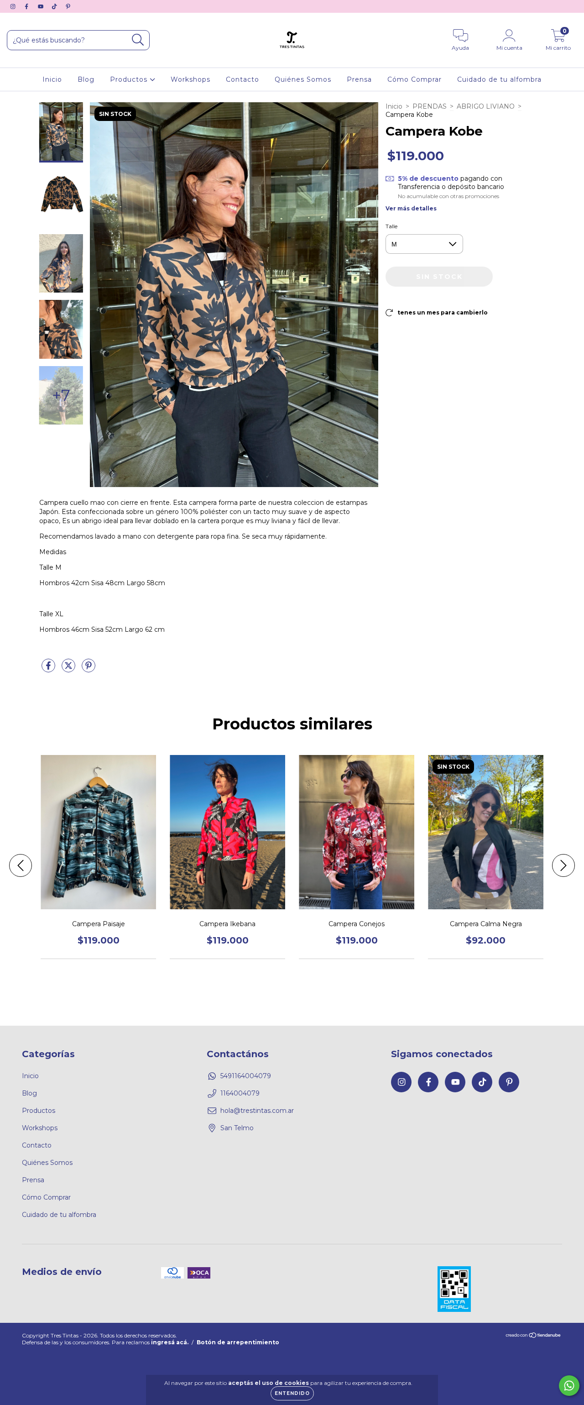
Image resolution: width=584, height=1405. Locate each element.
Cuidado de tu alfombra (499, 79)
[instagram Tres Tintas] (14, 6)
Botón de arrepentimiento (238, 1342)
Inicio (52, 79)
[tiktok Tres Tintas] (55, 6)
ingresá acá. (169, 1342)
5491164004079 (245, 1076)
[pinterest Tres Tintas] (68, 6)
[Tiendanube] (533, 1336)
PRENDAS (429, 106)
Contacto (242, 79)
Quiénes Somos (303, 79)
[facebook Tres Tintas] (27, 6)
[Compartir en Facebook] (49, 669)
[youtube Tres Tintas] (41, 6)
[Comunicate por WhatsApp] (569, 1385)
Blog (86, 79)
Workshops (190, 79)
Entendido (292, 1393)
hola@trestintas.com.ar (257, 1110)
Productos (130, 79)
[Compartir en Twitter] (69, 669)
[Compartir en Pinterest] (88, 669)
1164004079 (240, 1093)
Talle (391, 226)
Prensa (359, 79)
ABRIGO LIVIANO (486, 106)
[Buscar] (138, 40)
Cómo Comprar (414, 79)
